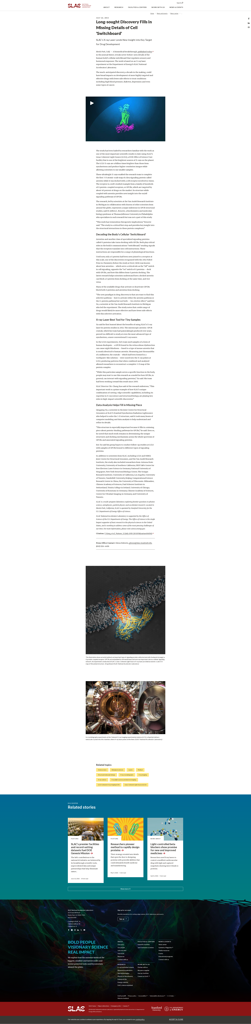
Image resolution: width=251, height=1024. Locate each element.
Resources (121, 956)
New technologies (123, 973)
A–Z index (170, 996)
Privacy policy (132, 996)
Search (179, 3)
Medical (140, 770)
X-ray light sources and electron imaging (124, 780)
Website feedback (123, 998)
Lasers (131, 770)
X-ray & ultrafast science (126, 967)
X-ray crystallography (126, 775)
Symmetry (165, 947)
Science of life (122, 979)
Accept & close (176, 1019)
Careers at (143, 976)
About (120, 941)
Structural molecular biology (106, 775)
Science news (102, 770)
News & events (165, 941)
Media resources (164, 950)
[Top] (246, 989)
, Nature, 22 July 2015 (128, 533)
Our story (121, 944)
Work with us (144, 964)
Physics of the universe (125, 976)
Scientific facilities (144, 944)
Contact (71, 926)
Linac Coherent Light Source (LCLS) (135, 785)
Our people (121, 947)
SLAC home (92, 1006)
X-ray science (102, 780)
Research (122, 964)
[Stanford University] (156, 1008)
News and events (162, 13)
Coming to (73, 921)
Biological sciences (117, 770)
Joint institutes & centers (146, 947)
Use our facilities (143, 973)
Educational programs (166, 956)
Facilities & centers (146, 941)
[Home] (76, 1008)
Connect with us (123, 959)
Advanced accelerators (125, 970)
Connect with (73, 924)
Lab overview (122, 950)
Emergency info (116, 1006)
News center (174, 13)
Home (152, 13)
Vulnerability (157, 996)
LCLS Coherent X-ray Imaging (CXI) (109, 785)
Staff (121, 996)
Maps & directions (103, 1006)
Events (161, 953)
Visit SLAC (121, 953)
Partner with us (143, 967)
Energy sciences (123, 982)
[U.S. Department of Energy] (173, 1008)
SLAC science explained (125, 985)
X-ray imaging (143, 775)
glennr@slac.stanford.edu (140, 543)
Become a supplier (143, 970)
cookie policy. (140, 1019)
